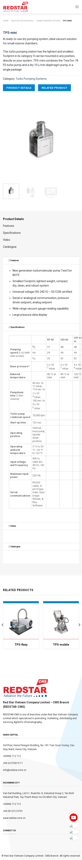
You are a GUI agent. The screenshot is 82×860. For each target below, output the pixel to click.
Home (6, 21)
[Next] (72, 140)
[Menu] (77, 6)
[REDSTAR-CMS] (15, 7)
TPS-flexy (21, 644)
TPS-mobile (61, 644)
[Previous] (9, 140)
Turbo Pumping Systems (48, 21)
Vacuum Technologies (22, 21)
